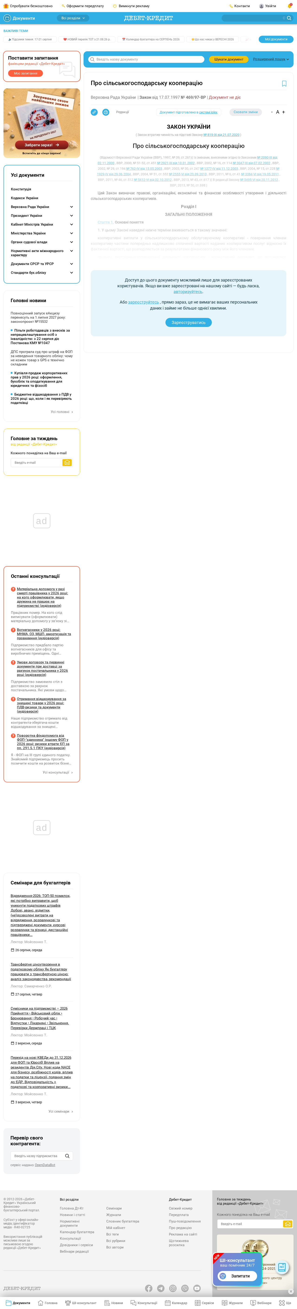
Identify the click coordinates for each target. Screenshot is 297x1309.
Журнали (113, 1215)
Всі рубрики (115, 1241)
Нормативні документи (70, 1223)
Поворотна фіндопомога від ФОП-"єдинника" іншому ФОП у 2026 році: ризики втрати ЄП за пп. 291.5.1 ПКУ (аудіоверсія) (43, 741)
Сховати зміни (246, 112)
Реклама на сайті (183, 1234)
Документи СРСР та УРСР (32, 264)
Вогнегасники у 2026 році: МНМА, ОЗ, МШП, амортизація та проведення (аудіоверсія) (44, 634)
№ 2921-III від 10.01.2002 (176, 163)
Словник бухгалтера (122, 1221)
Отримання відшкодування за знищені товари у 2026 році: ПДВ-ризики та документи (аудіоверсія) (41, 705)
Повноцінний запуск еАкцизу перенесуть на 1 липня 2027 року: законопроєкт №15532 (38, 317)
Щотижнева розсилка (179, 1243)
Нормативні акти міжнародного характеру (37, 253)
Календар (179, 1303)
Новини (117, 1303)
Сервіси (208, 1303)
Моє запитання (25, 73)
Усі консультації (56, 772)
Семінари (114, 1208)
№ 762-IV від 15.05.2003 (144, 168)
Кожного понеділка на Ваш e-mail (39, 453)
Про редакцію (180, 1228)
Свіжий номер (180, 1208)
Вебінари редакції (74, 1251)
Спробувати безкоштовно (31, 6)
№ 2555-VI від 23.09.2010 (188, 174)
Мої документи (276, 39)
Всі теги (112, 1234)
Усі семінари (59, 1111)
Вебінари (264, 1303)
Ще (288, 1303)
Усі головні (60, 412)
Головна (51, 1303)
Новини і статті (72, 1215)
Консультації (70, 1238)
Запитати (240, 1276)
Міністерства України (28, 233)
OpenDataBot (45, 1165)
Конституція (21, 189)
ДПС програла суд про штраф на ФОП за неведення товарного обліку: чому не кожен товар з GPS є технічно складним (42, 358)
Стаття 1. (106, 222)
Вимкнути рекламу (133, 6)
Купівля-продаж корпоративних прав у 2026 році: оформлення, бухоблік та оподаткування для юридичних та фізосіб (39, 379)
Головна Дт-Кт (72, 1208)
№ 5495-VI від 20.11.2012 (259, 180)
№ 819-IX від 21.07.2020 (221, 135)
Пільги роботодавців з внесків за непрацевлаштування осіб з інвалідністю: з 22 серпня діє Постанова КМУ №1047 (40, 336)
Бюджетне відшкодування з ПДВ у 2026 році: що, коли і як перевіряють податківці (41, 398)
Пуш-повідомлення (185, 1221)
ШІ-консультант (84, 1303)
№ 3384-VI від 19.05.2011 (260, 174)
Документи (24, 18)
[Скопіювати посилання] (94, 112)
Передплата (179, 1215)
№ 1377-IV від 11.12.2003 (219, 168)
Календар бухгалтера (77, 1232)
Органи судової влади (29, 242)
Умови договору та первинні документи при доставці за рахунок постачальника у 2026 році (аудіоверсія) (42, 668)
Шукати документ (228, 59)
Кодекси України (24, 198)
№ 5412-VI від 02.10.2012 (153, 180)
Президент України (26, 216)
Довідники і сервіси (76, 1245)
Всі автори (115, 1247)
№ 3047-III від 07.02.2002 (251, 163)
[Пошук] (67, 1155)
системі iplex (208, 112)
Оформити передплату (85, 6)
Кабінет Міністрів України (32, 224)
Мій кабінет (115, 1228)
